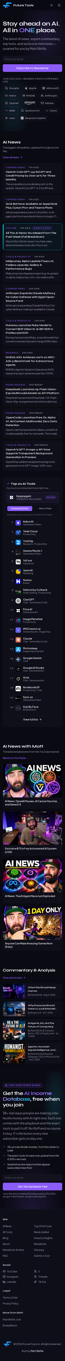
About (6, 1243)
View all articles (12, 977)
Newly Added (41, 1232)
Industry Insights (43, 1237)
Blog (5, 1237)
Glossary (39, 1249)
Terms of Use (10, 1297)
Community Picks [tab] (20, 508)
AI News (7, 1226)
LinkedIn (11, 1281)
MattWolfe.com (12, 1319)
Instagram (13, 1276)
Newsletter (40, 1243)
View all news (11, 157)
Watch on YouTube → (15, 757)
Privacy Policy (11, 1303)
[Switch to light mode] (51, 5)
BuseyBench (10, 1325)
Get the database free (32, 1186)
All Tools (7, 1232)
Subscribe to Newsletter (32, 68)
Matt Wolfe (37, 1350)
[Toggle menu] (59, 5)
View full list (30, 719)
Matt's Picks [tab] (45, 508)
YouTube (12, 1271)
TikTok (42, 1281)
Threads (42, 1276)
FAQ (5, 1255)
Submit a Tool (42, 1255)
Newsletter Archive (13, 1249)
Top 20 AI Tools (43, 1226)
